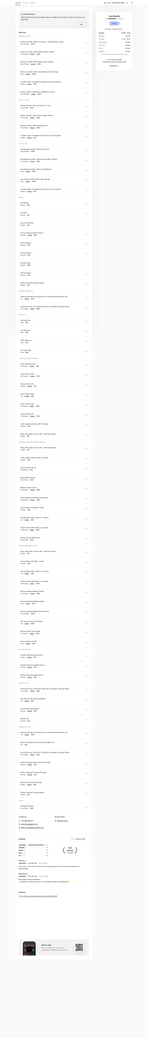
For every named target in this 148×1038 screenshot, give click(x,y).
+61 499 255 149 (118, 3)
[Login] (132, 2)
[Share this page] (127, 2)
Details (32, 54)
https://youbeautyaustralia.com (32, 827)
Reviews (25, 3)
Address (32, 3)
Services (18, 3)
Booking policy (62, 821)
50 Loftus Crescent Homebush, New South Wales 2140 (114, 61)
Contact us (113, 66)
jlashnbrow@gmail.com (29, 824)
